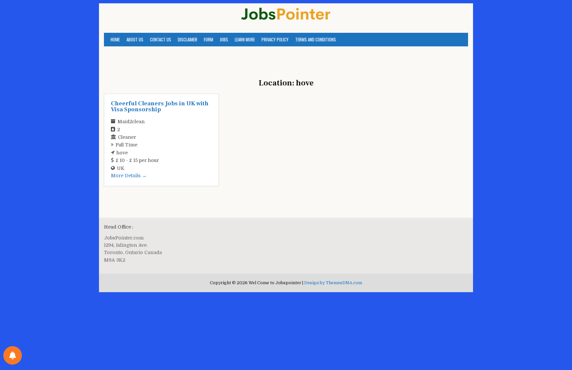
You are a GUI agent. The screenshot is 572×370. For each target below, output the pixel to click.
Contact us (160, 39)
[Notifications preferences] (12, 355)
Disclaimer (187, 39)
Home (115, 39)
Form (208, 39)
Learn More (245, 39)
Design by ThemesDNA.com (333, 283)
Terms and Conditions (315, 39)
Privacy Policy (275, 39)
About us (134, 39)
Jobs (224, 39)
